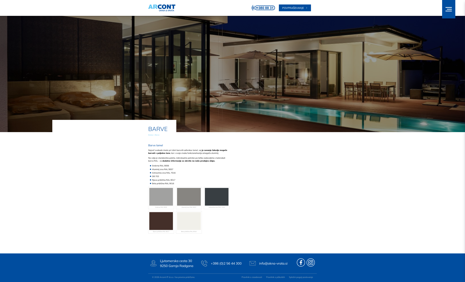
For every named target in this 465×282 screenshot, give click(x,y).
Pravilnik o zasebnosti (252, 277)
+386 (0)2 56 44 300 (226, 263)
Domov (150, 135)
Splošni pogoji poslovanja (301, 277)
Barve (157, 135)
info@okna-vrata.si (273, 263)
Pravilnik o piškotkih (275, 277)
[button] (448, 9)
